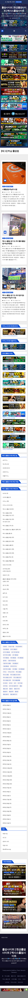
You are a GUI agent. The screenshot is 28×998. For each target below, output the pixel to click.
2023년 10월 (6, 732)
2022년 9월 (6, 780)
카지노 (4, 501)
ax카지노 (5, 460)
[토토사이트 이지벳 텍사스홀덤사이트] (14, 143)
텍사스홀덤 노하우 (7, 677)
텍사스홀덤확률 (16, 680)
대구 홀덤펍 (6, 657)
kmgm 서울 (11, 646)
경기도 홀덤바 (13, 649)
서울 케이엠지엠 (12, 660)
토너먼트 (5, 521)
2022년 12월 (6, 768)
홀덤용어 (5, 691)
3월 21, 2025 (8, 893)
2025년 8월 (6, 705)
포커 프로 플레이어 (13, 686)
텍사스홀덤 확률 (7, 561)
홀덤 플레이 (6, 694)
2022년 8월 (6, 783)
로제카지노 (6, 472)
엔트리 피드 (6, 841)
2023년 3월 (6, 756)
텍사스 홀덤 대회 (7, 509)
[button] (25, 30)
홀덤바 (11, 688)
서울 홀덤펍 (6, 666)
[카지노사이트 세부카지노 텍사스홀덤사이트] (14, 47)
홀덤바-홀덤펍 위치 (9, 186)
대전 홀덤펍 (13, 657)
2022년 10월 (6, 776)
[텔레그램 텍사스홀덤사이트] (14, 113)
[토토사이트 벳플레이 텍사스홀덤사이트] (14, 121)
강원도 (4, 581)
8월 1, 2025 (8, 877)
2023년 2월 (6, 760)
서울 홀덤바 (15, 663)
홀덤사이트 (6, 636)
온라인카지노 (13, 666)
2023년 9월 (6, 736)
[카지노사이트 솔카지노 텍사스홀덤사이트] (14, 84)
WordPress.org (7, 849)
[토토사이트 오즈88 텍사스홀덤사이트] (14, 135)
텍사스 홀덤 (6, 674)
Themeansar (14, 972)
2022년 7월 (6, 787)
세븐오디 (5, 575)
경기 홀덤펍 (15, 655)
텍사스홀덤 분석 (7, 541)
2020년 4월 (6, 811)
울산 (4, 616)
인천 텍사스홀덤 (7, 669)
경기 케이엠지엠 (15, 652)
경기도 (4, 186)
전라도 (4, 624)
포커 (15, 683)
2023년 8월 (6, 740)
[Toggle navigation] (14, 30)
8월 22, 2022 (7, 300)
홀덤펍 (16, 691)
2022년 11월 (6, 772)
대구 (4, 597)
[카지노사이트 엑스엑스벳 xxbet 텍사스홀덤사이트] (14, 91)
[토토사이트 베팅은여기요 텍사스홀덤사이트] (14, 99)
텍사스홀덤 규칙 (7, 525)
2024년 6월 (6, 721)
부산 (4, 605)
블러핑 (4, 660)
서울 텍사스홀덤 (7, 663)
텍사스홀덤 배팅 (7, 537)
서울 (4, 609)
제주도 (4, 628)
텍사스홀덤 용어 (7, 549)
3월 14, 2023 (7, 192)
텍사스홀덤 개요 (7, 515)
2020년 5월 (6, 807)
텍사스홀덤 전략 (7, 553)
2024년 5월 (6, 725)
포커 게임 (20, 683)
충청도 (4, 632)
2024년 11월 (6, 713)
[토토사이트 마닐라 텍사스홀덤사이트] (14, 38)
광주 (4, 593)
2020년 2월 (6, 819)
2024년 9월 (6, 717)
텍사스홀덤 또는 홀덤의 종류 (10, 529)
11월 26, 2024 (8, 909)
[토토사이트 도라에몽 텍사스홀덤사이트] (14, 106)
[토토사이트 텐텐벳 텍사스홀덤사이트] (14, 55)
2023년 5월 (6, 748)
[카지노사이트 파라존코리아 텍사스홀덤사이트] (14, 69)
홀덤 (21, 686)
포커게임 (5, 568)
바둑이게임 (6, 571)
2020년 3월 (6, 815)
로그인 (4, 837)
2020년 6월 (6, 803)
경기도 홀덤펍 (6, 652)
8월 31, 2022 (7, 246)
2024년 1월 (6, 728)
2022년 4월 (6, 791)
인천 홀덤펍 (21, 669)
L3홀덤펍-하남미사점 (9, 189)
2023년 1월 (6, 764)
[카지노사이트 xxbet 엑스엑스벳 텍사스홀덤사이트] (12, 990)
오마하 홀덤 (6, 497)
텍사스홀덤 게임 (7, 519)
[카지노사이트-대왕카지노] (14, 346)
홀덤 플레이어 (13, 694)
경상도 (4, 589)
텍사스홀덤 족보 (7, 557)
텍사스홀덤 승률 (7, 545)
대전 (4, 601)
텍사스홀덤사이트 (16, 192)
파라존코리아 (6, 468)
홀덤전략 (11, 691)
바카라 (4, 493)
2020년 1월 (6, 823)
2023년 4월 (6, 752)
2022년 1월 (6, 795)
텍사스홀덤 (6, 513)
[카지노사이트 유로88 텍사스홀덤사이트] (14, 128)
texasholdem (19, 646)
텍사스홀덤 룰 (6, 533)
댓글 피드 (5, 845)
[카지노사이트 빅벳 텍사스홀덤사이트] (14, 77)
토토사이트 (6, 565)
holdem (5, 646)
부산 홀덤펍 (20, 657)
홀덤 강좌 (5, 688)
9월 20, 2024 (8, 926)
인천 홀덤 (15, 669)
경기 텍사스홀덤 (7, 655)
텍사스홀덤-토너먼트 (15, 674)
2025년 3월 (6, 709)
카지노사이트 (6, 505)
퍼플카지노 (6, 476)
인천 (4, 620)
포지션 (10, 683)
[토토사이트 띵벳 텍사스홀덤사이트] (14, 62)
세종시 (4, 612)
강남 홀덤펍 (6, 649)
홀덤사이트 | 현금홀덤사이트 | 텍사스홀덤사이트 (14, 952)
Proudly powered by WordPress (10, 970)
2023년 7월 (6, 744)
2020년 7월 (6, 799)
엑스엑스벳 (6, 464)
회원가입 (5, 833)
